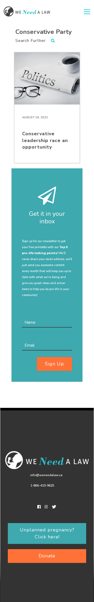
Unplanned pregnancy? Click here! (47, 533)
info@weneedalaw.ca (46, 475)
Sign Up (54, 364)
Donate (47, 556)
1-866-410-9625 (42, 485)
